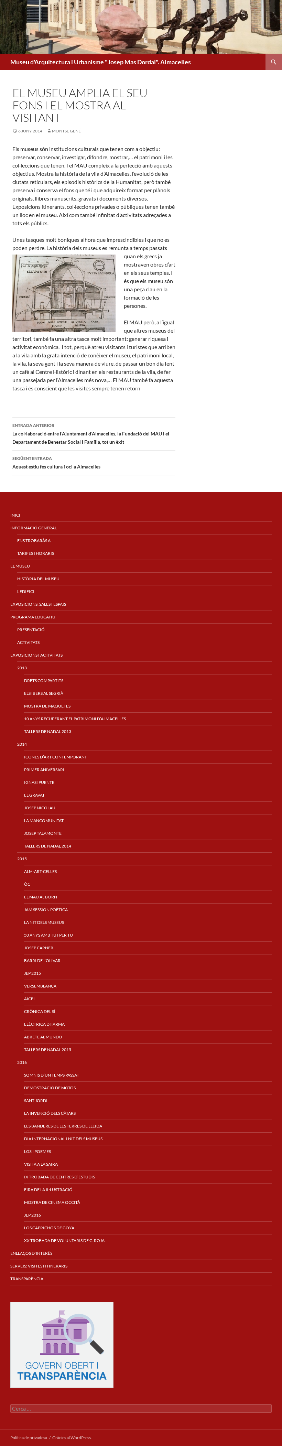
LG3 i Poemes (37, 1151)
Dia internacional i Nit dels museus (63, 1138)
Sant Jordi (35, 1100)
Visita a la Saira (41, 1164)
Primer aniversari (44, 769)
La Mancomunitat (44, 820)
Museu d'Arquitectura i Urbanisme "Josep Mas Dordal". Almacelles (100, 62)
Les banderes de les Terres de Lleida (63, 1126)
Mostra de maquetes (47, 706)
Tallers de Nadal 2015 (47, 1049)
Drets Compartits (43, 680)
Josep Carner (38, 947)
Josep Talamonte (43, 833)
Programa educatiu (32, 616)
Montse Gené (66, 130)
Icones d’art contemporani (55, 756)
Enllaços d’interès (31, 1253)
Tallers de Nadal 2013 (47, 731)
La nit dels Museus (44, 922)
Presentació (31, 629)
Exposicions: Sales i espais (38, 604)
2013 (22, 667)
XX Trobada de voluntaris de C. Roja (64, 1240)
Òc (27, 884)
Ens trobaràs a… (35, 540)
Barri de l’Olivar (42, 960)
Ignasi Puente (39, 782)
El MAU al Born (40, 896)
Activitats (28, 642)
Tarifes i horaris (35, 553)
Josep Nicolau (39, 807)
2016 (22, 1062)
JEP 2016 (32, 1215)
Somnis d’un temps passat (51, 1075)
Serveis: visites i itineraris (38, 1266)
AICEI (29, 998)
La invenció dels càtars (50, 1113)
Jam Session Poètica (46, 909)
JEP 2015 (32, 973)
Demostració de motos (50, 1087)
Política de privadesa (28, 1437)
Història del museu (38, 578)
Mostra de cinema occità (52, 1202)
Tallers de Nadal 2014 (47, 846)
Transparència (26, 1278)
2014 (22, 744)
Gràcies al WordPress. (72, 1437)
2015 (22, 858)
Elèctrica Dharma (44, 1024)
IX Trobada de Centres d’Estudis (59, 1176)
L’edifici (25, 591)
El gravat (34, 795)
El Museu (20, 566)
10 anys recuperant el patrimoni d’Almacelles (75, 718)
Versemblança (40, 986)
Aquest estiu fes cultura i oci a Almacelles (56, 463)
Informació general (33, 527)
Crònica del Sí (39, 1011)
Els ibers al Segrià (43, 693)
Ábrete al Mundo (43, 1036)
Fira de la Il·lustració (48, 1189)
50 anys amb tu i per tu (48, 935)
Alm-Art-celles (40, 871)
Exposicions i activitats (36, 655)
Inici (15, 515)
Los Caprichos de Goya (49, 1227)
